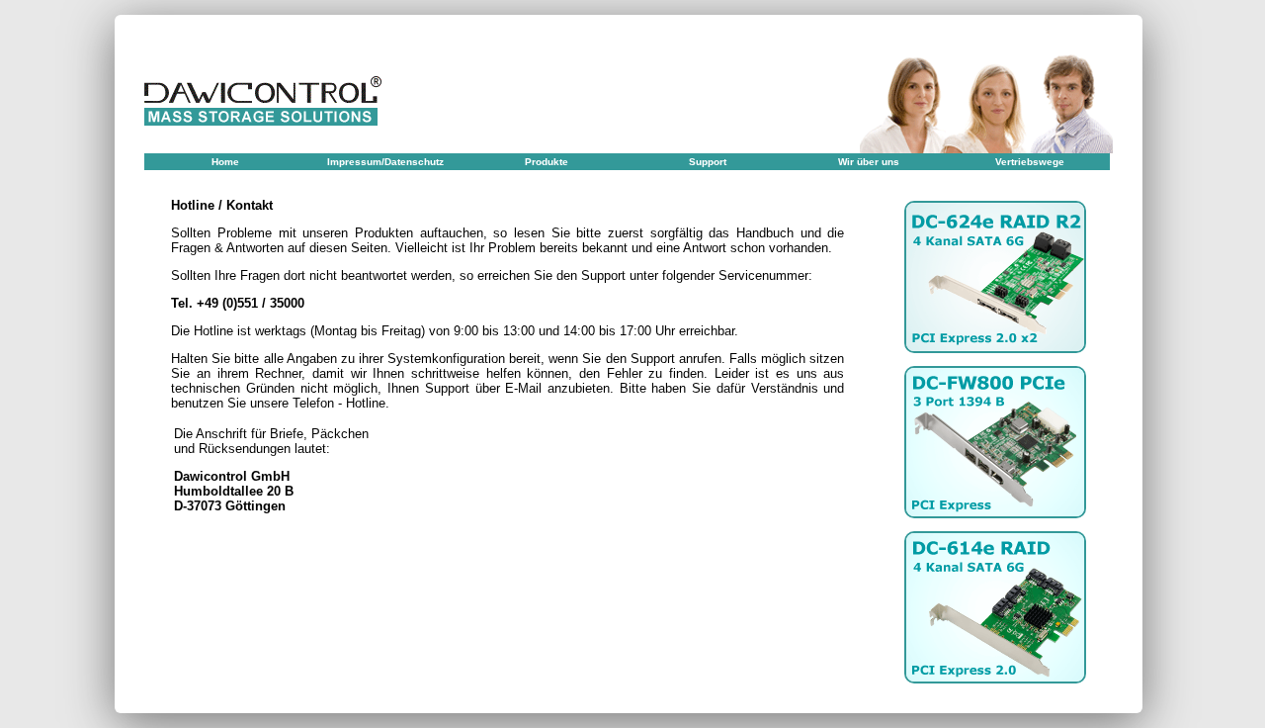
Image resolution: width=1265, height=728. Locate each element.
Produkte (546, 161)
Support (707, 161)
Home (225, 161)
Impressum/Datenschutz (385, 161)
